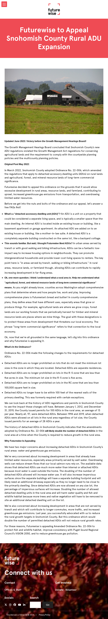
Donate (59, 589)
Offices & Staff (12, 589)
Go (47, 604)
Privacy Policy (44, 615)
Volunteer (71, 589)
